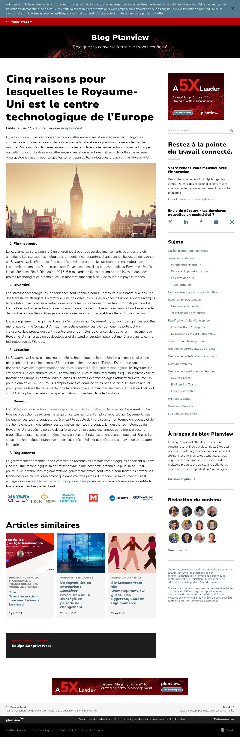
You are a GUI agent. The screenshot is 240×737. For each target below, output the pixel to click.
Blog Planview (120, 37)
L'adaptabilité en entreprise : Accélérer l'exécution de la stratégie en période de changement (76, 592)
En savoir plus (181, 479)
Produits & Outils (179, 399)
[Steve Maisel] (187, 530)
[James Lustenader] (174, 543)
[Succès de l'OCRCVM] (43, 499)
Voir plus (175, 550)
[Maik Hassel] (187, 543)
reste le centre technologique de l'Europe (61, 481)
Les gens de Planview (182, 414)
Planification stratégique (184, 300)
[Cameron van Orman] (200, 543)
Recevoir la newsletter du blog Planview (191, 199)
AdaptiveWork (72, 128)
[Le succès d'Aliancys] (118, 499)
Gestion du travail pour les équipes (191, 371)
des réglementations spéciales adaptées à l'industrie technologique (78, 368)
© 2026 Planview (16, 730)
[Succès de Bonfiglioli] (143, 499)
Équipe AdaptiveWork (31, 646)
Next (207, 708)
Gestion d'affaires (180, 364)
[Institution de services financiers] (68, 499)
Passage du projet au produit (190, 271)
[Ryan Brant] (187, 517)
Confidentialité (67, 730)
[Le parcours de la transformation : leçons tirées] (30, 553)
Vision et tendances (181, 258)
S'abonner (223, 719)
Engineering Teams (184, 384)
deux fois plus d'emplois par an (66, 261)
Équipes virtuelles (183, 391)
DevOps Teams (181, 378)
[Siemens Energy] (18, 499)
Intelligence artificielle (186, 265)
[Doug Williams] (212, 543)
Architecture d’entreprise (188, 313)
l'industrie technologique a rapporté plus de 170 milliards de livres (69, 409)
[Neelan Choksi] (200, 517)
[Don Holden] (174, 517)
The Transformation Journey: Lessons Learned (24, 591)
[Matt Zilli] (212, 517)
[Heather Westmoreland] (212, 530)
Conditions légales (42, 730)
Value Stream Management (186, 341)
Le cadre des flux (182, 278)
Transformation (181, 285)
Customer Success (180, 406)
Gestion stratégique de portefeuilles (192, 292)
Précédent (51, 708)
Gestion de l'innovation (186, 306)
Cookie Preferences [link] (92, 730)
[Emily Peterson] (200, 530)
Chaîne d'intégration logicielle (188, 251)
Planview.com (21, 22)
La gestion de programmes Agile (193, 334)
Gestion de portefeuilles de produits (192, 356)
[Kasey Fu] (174, 530)
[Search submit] (231, 131)
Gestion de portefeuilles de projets (191, 349)
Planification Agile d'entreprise (189, 320)
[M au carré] (93, 499)
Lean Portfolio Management (190, 327)
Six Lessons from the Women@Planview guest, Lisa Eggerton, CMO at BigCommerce (128, 590)
